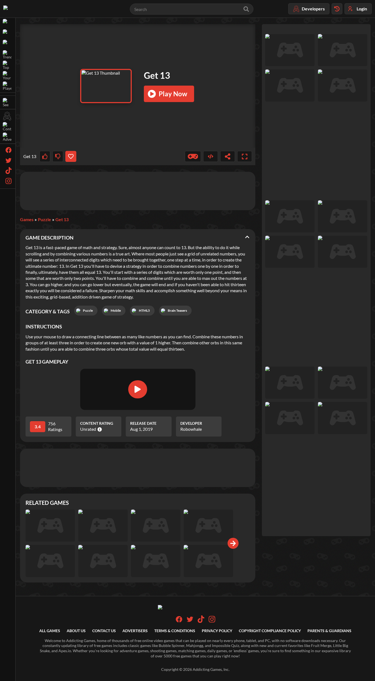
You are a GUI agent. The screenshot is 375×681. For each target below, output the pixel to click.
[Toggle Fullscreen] (244, 156)
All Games (49, 630)
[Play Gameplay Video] (137, 389)
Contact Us (104, 630)
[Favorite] (70, 156)
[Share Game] (227, 156)
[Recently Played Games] (337, 8)
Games (26, 219)
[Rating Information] (99, 429)
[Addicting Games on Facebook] (179, 621)
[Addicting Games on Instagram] (212, 621)
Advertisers (135, 630)
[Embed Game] (210, 156)
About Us (76, 630)
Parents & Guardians (329, 630)
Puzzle (44, 219)
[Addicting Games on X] (190, 621)
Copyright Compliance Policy (270, 630)
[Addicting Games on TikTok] (201, 621)
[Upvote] (45, 156)
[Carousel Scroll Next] (233, 543)
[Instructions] (193, 156)
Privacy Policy (217, 630)
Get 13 (62, 219)
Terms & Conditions (174, 630)
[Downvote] (57, 156)
